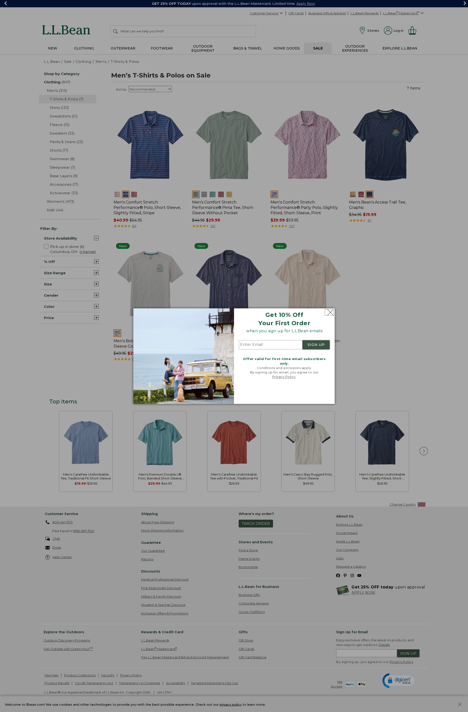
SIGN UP (316, 345)
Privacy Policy (284, 377)
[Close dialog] (329, 312)
